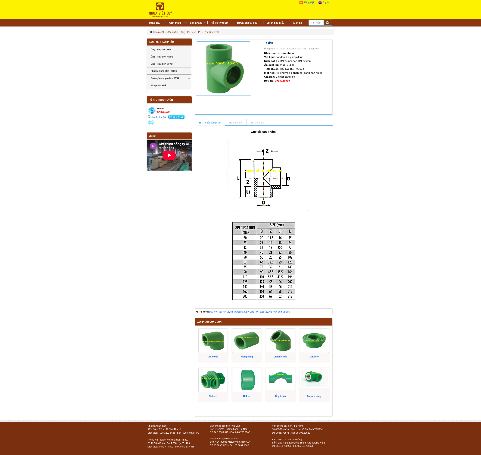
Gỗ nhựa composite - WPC (165, 78)
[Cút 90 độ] (213, 340)
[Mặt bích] (314, 340)
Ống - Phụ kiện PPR (161, 49)
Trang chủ (154, 22)
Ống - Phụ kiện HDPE (162, 56)
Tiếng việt (308, 2)
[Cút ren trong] (314, 378)
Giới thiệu (175, 22)
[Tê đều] (224, 67)
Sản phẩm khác (159, 85)
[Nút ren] (213, 380)
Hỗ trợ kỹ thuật (219, 22)
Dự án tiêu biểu (275, 22)
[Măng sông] (246, 340)
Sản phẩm (196, 22)
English (326, 2)
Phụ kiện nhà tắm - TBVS (164, 71)
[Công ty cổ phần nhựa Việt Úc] (160, 9)
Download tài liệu (247, 22)
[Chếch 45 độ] (280, 340)
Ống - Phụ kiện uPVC (162, 63)
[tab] (209, 122)
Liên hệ (297, 22)
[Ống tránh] (280, 379)
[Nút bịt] (246, 380)
